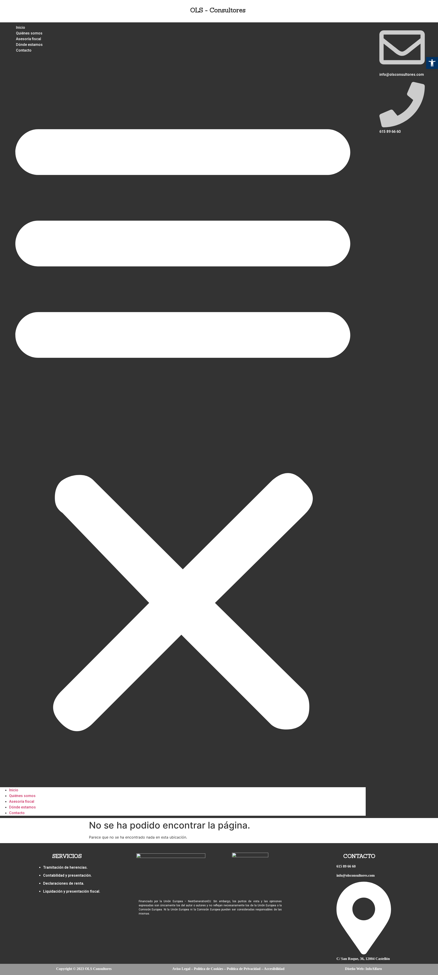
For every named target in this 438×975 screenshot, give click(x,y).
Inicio (13, 790)
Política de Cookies (208, 969)
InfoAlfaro (373, 969)
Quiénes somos (22, 796)
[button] (432, 63)
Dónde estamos (22, 807)
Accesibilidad (274, 969)
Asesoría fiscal (21, 801)
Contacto (23, 50)
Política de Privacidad (244, 969)
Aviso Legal (181, 969)
